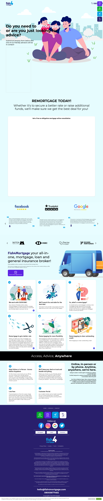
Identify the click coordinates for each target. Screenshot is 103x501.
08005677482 (51, 492)
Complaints (60, 446)
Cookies (50, 446)
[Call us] (63, 415)
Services (50, 408)
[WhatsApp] (40, 415)
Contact (57, 408)
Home (45, 408)
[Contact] (47, 415)
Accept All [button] (99, 498)
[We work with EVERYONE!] (21, 296)
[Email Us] (55, 415)
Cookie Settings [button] (92, 498)
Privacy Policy (43, 446)
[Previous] (5, 223)
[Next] (97, 223)
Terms (54, 446)
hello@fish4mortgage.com (51, 489)
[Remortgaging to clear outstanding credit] (81, 332)
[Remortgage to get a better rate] (21, 332)
